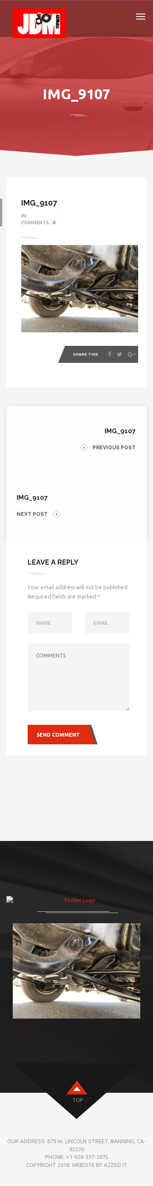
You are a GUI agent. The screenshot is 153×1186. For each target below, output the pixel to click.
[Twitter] (119, 354)
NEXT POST (32, 514)
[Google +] (132, 354)
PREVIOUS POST (114, 448)
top (77, 1100)
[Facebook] (109, 354)
